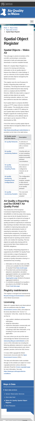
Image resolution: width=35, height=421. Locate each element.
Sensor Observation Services (15, 394)
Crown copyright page (23, 367)
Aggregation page (12, 278)
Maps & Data (14, 27)
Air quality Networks (11, 141)
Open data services (12, 29)
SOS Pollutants (10, 406)
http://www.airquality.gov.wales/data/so (16, 130)
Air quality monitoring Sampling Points (10, 167)
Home (5, 27)
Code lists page (15, 286)
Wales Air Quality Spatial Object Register (16, 401)
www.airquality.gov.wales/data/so (14, 341)
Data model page (21, 268)
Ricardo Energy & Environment (14, 295)
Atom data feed (10, 397)
